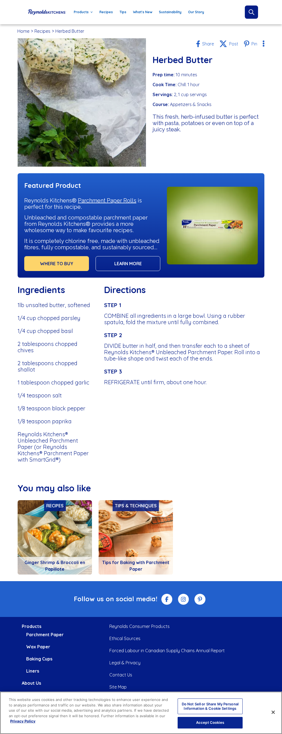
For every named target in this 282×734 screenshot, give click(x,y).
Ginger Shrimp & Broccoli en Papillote (55, 566)
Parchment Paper (45, 634)
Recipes (42, 31)
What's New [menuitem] (142, 12)
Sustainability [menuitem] (170, 12)
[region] (141, 713)
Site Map (118, 687)
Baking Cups (39, 659)
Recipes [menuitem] (106, 12)
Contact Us (120, 675)
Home (23, 31)
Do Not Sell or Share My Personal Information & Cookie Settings (210, 706)
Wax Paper (38, 646)
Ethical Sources (124, 638)
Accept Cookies (210, 722)
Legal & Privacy (124, 662)
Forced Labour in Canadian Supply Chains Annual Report (167, 650)
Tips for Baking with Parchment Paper (135, 566)
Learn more (128, 263)
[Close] (273, 712)
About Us (31, 683)
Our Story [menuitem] (196, 12)
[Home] (47, 12)
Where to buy (56, 263)
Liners (32, 671)
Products (31, 626)
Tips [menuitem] (123, 12)
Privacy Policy (23, 721)
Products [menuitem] (79, 13)
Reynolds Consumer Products (139, 626)
